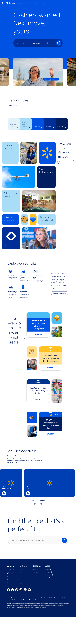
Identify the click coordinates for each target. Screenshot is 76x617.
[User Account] (73, 3)
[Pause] (38, 504)
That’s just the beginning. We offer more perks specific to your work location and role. (59, 281)
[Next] (41, 504)
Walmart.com (19, 611)
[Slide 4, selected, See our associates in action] (41, 500)
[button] (10, 153)
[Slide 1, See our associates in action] (32, 500)
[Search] (58, 43)
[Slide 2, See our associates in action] (34, 500)
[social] (8, 589)
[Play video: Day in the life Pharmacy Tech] (22, 493)
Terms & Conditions (26, 611)
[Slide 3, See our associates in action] (36, 500)
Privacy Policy (34, 611)
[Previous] (35, 504)
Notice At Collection (42, 611)
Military (43, 3)
